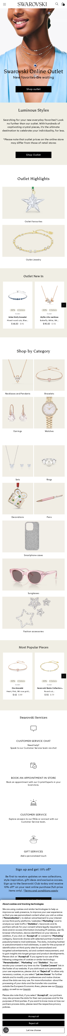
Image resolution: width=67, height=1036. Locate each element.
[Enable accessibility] (6, 1030)
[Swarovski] (32, 4)
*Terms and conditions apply (40, 890)
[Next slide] (63, 305)
